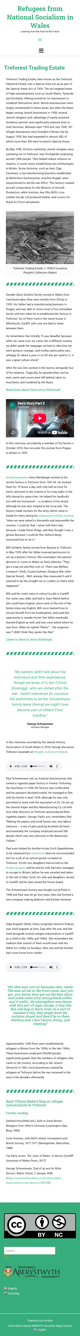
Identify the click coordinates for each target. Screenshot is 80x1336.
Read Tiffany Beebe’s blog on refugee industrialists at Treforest (34, 1103)
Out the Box (46, 1320)
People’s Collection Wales (50, 752)
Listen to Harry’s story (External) (29, 639)
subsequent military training (56, 515)
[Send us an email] (40, 40)
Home (11, 1325)
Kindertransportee (17, 477)
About (18, 1325)
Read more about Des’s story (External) (33, 389)
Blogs (59, 1325)
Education (49, 1325)
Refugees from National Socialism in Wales (40, 17)
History (27, 1325)
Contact (67, 1325)
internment (37, 853)
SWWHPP (37, 1325)
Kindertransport (15, 867)
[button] (40, 50)
